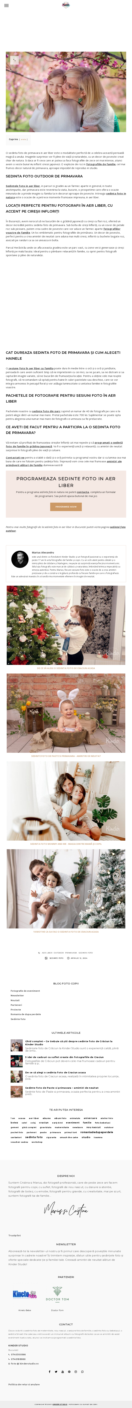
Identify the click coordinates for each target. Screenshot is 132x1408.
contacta (83, 492)
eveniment (73, 1122)
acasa (21, 1118)
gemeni (15, 1127)
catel (24, 1123)
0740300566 (18, 1354)
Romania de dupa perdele (26, 1014)
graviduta (46, 1127)
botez (14, 1122)
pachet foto (17, 1132)
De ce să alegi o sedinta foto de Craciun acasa (66, 668)
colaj (33, 1123)
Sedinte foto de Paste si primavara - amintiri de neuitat (66, 756)
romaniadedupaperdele (96, 1132)
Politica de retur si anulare (24, 1384)
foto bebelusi (103, 1123)
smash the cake (69, 1137)
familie (87, 1122)
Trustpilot (14, 1235)
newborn (78, 1127)
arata (23, 139)
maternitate (62, 1127)
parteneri (32, 1132)
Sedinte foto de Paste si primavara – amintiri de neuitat (61, 1087)
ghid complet (29, 1127)
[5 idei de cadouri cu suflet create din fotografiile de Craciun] (17, 1061)
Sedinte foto (56, 958)
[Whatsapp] (82, 1371)
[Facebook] (50, 1371)
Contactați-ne (15, 457)
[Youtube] (63, 1371)
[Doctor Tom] (57, 1306)
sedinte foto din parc (46, 411)
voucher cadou (19, 1142)
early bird (57, 1123)
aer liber (47, 953)
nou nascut (93, 1127)
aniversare (90, 1118)
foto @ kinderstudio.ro (25, 1363)
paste (43, 1132)
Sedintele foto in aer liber (23, 186)
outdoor (59, 953)
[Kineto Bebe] (25, 1306)
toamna (98, 1137)
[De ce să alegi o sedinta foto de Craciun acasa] (17, 1077)
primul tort (70, 1132)
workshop (37, 1142)
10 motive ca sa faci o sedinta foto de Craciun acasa (66, 931)
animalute (75, 1118)
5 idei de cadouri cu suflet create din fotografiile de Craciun (64, 1057)
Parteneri (16, 1005)
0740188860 (18, 1359)
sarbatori (16, 1137)
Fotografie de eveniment (25, 991)
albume (47, 1118)
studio (86, 1137)
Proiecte (16, 1009)
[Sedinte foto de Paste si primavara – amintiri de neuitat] (17, 1092)
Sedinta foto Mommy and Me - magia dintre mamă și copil (66, 843)
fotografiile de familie (101, 164)
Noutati (15, 1000)
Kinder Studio (60, 1404)
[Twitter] (56, 1371)
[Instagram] (76, 1371)
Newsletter (17, 995)
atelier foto (107, 1118)
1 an (13, 1118)
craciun (44, 1122)
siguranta (51, 1137)
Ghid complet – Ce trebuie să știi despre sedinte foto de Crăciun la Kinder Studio (68, 1043)
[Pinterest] (69, 1371)
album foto (60, 1118)
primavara (71, 953)
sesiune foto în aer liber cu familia (30, 368)
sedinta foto (86, 953)
